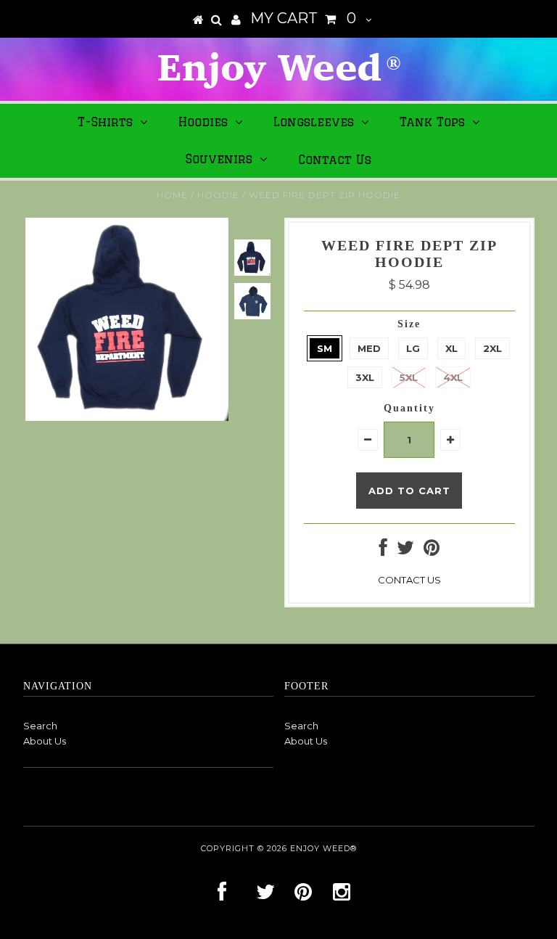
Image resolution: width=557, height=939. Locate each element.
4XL (453, 377)
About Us (44, 741)
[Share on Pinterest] (432, 551)
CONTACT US (409, 580)
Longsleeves (313, 121)
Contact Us (334, 159)
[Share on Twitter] (405, 551)
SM (324, 348)
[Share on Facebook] (383, 551)
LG (413, 348)
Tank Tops (432, 121)
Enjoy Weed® (323, 848)
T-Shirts (105, 121)
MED (369, 348)
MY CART (303, 18)
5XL (409, 377)
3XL (364, 377)
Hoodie (218, 194)
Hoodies (203, 121)
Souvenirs (219, 158)
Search (40, 725)
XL (451, 348)
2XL (492, 348)
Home (172, 194)
